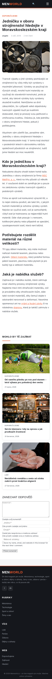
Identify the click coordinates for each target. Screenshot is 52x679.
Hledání (5, 664)
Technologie (7, 607)
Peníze (5, 634)
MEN (12, 4)
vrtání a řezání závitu (31, 303)
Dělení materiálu (19, 257)
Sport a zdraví (8, 611)
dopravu (18, 307)
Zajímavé (5, 660)
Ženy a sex (6, 615)
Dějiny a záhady (8, 641)
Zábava (5, 638)
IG (10, 588)
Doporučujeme (10, 16)
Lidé (7, 475)
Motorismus (6, 603)
